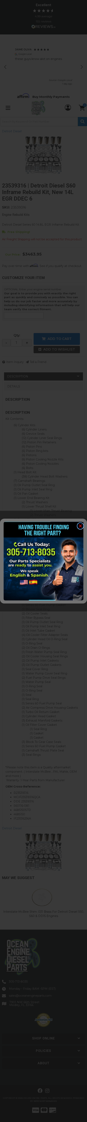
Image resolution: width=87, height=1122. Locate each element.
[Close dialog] (80, 526)
